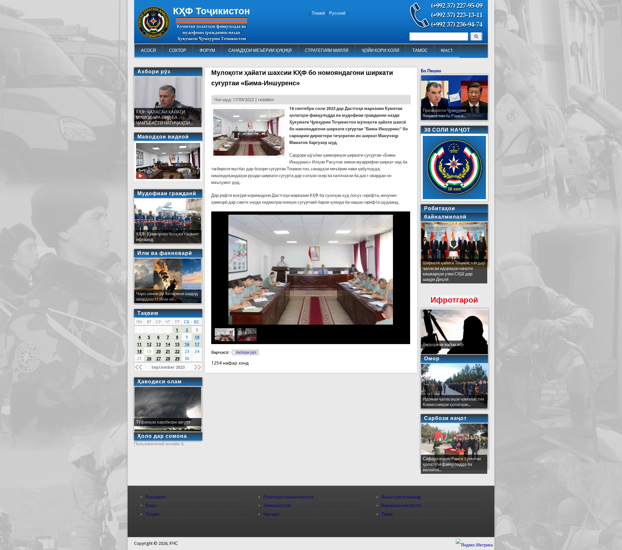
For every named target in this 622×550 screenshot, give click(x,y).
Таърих (152, 514)
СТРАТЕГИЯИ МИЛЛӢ (326, 50)
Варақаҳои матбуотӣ (401, 505)
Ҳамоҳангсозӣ (277, 505)
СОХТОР (177, 50)
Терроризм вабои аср (443, 344)
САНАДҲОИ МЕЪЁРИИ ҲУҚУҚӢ (260, 50)
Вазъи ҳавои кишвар (401, 497)
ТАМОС (420, 50)
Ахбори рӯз (246, 352)
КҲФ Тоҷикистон (211, 11)
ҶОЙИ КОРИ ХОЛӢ (380, 50)
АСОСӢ (148, 50)
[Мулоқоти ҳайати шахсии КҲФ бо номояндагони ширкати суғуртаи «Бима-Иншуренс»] (248, 156)
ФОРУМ (207, 50)
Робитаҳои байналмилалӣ (288, 497)
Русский (337, 13)
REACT (447, 50)
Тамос (387, 514)
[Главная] (153, 37)
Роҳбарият (155, 497)
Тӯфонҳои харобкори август (163, 422)
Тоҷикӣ (318, 13)
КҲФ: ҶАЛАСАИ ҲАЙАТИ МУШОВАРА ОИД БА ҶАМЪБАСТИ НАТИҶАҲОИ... (164, 118)
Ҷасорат (271, 514)
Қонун (151, 505)
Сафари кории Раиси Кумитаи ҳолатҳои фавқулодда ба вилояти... (452, 464)
